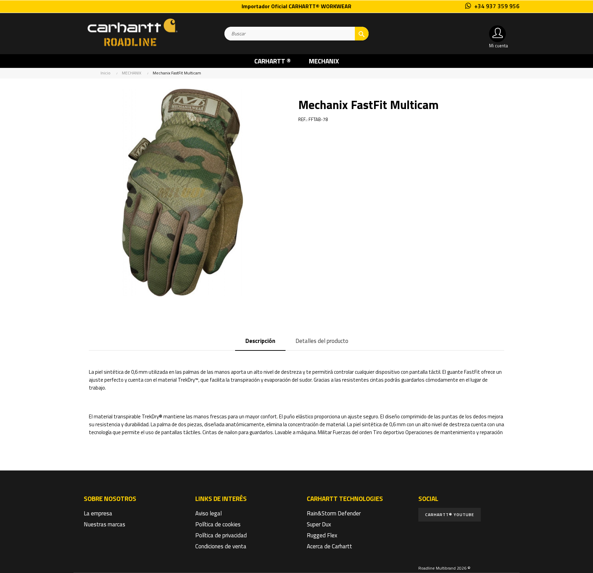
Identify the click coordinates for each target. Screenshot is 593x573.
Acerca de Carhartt (329, 546)
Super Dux (319, 524)
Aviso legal (208, 513)
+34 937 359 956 (497, 6)
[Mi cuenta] (497, 33)
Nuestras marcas (104, 524)
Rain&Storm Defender (334, 513)
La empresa (98, 513)
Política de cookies (218, 524)
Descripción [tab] (260, 340)
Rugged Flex (322, 535)
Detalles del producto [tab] (321, 340)
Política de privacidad (221, 535)
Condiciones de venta (220, 546)
